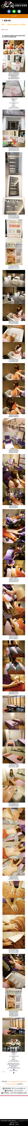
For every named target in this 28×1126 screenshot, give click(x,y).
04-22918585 (18, 1090)
